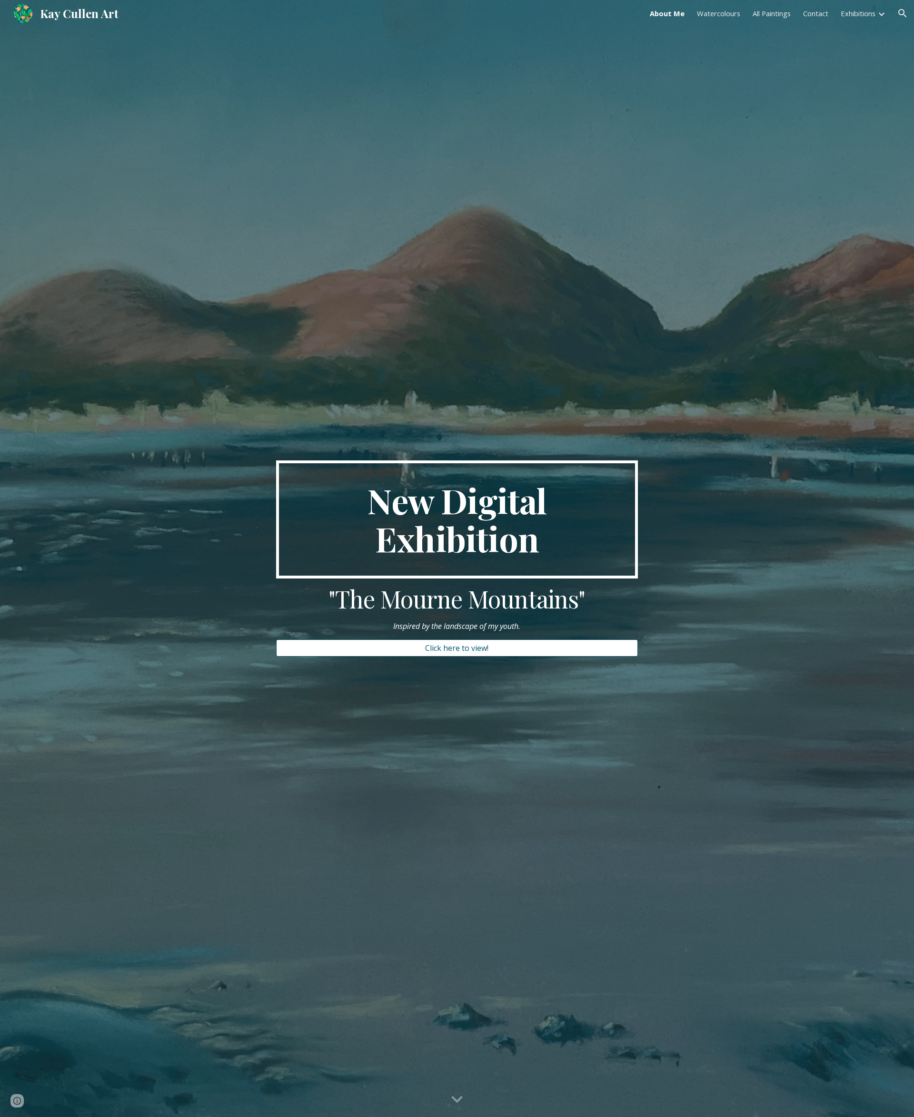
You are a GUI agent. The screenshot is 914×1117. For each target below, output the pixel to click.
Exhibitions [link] (858, 13)
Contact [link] (815, 13)
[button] (902, 13)
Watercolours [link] (718, 13)
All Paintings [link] (772, 13)
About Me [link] (667, 13)
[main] (457, 519)
